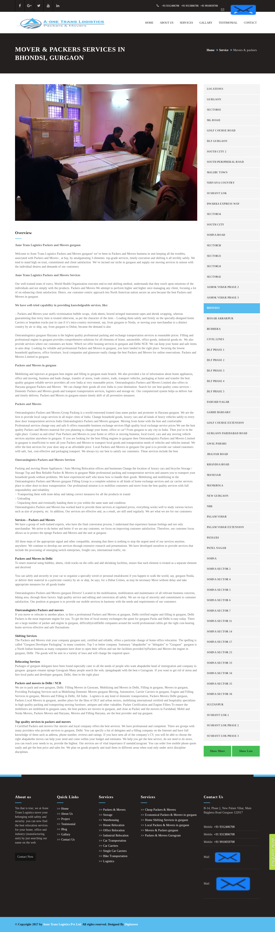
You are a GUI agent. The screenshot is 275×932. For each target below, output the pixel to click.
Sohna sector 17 (219, 642)
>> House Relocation (111, 825)
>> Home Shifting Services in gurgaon (164, 820)
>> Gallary (63, 834)
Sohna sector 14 (219, 631)
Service (223, 50)
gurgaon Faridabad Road (227, 433)
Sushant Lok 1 (218, 715)
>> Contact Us (66, 839)
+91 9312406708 (170, 5)
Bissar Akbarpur (220, 318)
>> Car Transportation (112, 840)
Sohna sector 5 (219, 590)
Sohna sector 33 (219, 663)
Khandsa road (218, 464)
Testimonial (228, 22)
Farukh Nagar (218, 402)
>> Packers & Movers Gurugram (161, 835)
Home (149, 22)
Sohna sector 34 (219, 673)
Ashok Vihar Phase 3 (223, 297)
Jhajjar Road (217, 454)
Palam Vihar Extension (225, 527)
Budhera (214, 329)
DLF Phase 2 (216, 360)
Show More (217, 751)
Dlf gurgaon (217, 141)
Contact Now (25, 856)
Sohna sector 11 (219, 621)
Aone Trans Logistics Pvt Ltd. (62, 924)
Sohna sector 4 (219, 579)
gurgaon (214, 99)
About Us (166, 22)
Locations (215, 89)
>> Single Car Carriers (113, 851)
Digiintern (131, 924)
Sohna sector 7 (219, 610)
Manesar (214, 475)
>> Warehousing (109, 820)
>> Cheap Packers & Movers (158, 809)
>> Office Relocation (112, 830)
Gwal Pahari (217, 443)
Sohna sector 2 (219, 569)
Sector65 (214, 109)
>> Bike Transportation (113, 856)
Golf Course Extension (225, 423)
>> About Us (65, 813)
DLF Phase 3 (216, 370)
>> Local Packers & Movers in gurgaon (165, 825)
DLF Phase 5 (216, 391)
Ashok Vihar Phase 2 (223, 287)
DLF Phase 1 (216, 350)
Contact (250, 22)
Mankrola (215, 485)
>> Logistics (106, 861)
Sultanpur (215, 704)
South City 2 (216, 151)
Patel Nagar (216, 548)
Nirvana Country (221, 182)
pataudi (213, 537)
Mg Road (213, 120)
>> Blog (62, 829)
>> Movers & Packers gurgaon (159, 830)
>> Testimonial (66, 824)
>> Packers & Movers (112, 809)
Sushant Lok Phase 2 (223, 725)
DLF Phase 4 (216, 381)
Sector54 (214, 214)
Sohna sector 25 (219, 652)
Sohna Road (216, 235)
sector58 (214, 245)
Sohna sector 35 (219, 683)
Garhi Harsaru (219, 412)
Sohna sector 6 (219, 600)
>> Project (63, 819)
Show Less (245, 751)
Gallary (205, 22)
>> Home (63, 808)
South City (215, 224)
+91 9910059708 (209, 5)
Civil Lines (215, 339)
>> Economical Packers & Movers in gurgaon (169, 814)
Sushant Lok (217, 193)
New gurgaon (218, 496)
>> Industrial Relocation (113, 835)
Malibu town (217, 172)
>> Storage (105, 814)
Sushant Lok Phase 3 (223, 736)
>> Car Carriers (108, 845)
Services (186, 22)
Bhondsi (213, 308)
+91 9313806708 (190, 5)
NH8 (209, 506)
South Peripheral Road (225, 162)
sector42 (214, 277)
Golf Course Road (221, 130)
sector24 (214, 266)
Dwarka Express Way (223, 204)
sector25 (214, 256)
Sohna (212, 558)
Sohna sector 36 (219, 694)
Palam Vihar (217, 516)
